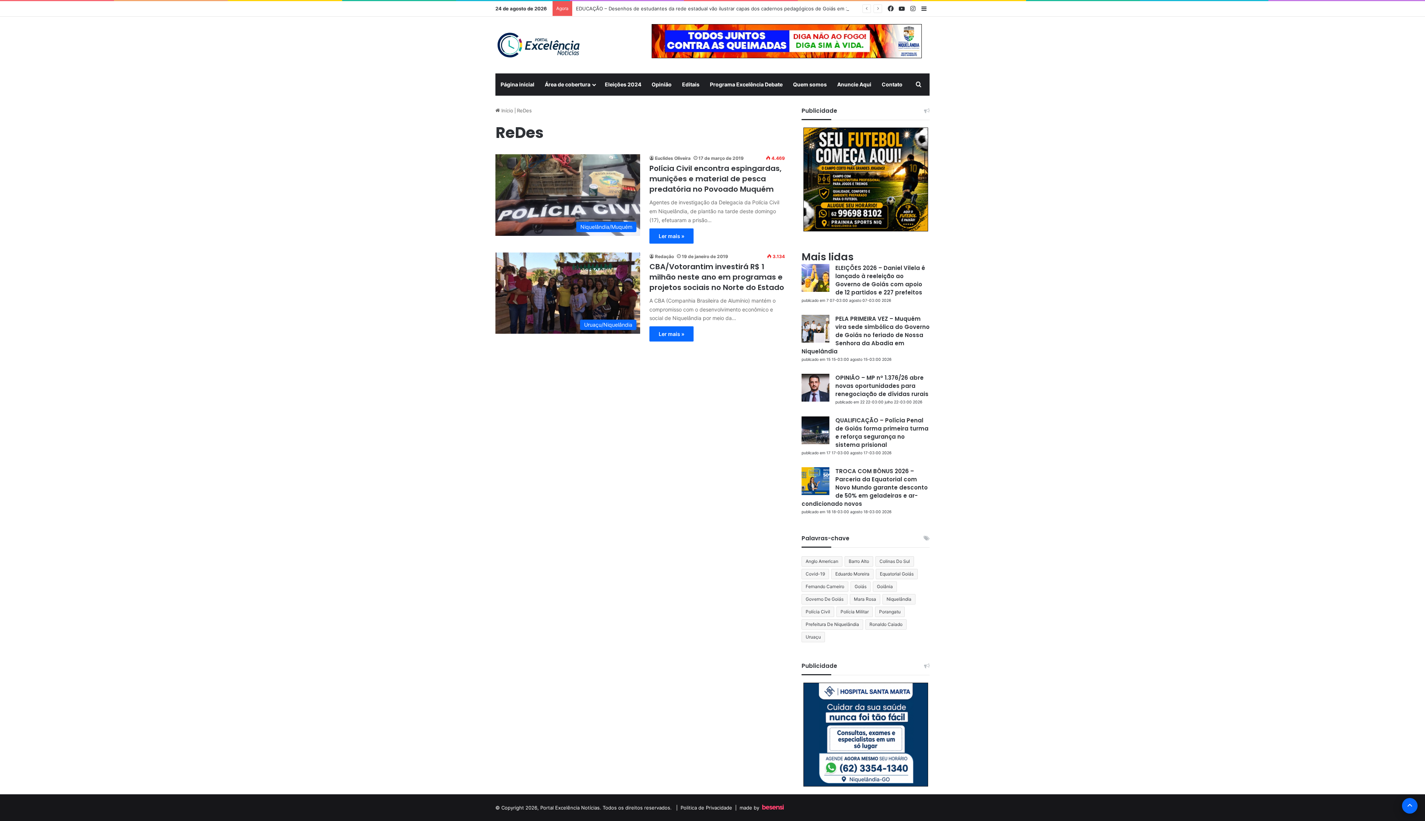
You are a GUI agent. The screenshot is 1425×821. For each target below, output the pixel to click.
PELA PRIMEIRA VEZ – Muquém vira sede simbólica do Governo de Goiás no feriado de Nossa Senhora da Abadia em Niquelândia (866, 335)
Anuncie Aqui (854, 84)
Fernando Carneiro (825, 586)
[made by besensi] (773, 808)
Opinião (662, 84)
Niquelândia (899, 599)
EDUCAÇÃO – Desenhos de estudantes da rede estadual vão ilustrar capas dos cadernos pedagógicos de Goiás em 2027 (716, 8)
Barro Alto (859, 561)
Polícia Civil (818, 611)
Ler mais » (671, 236)
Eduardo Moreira (852, 574)
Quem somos (810, 84)
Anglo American (822, 561)
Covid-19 (815, 574)
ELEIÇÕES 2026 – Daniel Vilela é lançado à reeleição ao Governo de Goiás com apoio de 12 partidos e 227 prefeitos (880, 280)
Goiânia (885, 586)
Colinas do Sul (894, 561)
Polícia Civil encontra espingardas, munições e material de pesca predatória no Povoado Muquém (715, 178)
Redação (664, 256)
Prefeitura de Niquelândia (832, 624)
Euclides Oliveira (673, 158)
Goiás (861, 586)
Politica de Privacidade (706, 808)
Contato (892, 84)
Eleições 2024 (623, 84)
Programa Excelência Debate (746, 84)
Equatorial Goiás (897, 574)
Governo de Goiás (824, 599)
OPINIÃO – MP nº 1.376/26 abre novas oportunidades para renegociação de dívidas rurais (881, 386)
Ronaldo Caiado (885, 624)
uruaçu (813, 637)
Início (506, 110)
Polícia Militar (855, 611)
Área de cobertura (567, 84)
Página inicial (517, 84)
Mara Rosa (865, 599)
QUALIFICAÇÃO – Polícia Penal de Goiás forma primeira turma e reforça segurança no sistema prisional (881, 432)
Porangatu (890, 611)
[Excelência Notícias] (538, 45)
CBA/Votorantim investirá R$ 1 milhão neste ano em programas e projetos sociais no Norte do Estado (716, 277)
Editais (691, 84)
